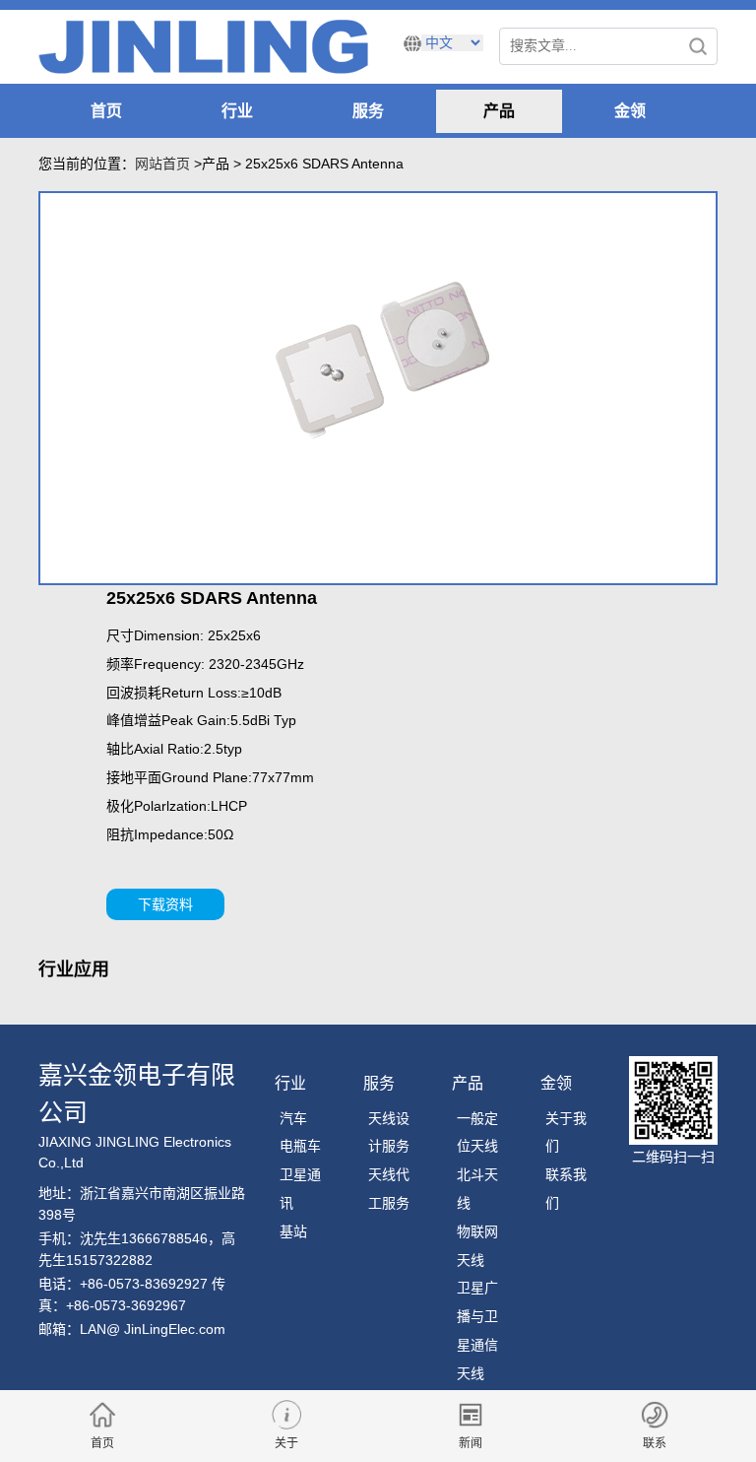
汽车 (293, 1118)
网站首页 (162, 163)
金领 (630, 110)
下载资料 (165, 904)
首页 (106, 110)
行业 (237, 110)
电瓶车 (300, 1146)
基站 (293, 1231)
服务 (368, 110)
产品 (499, 110)
